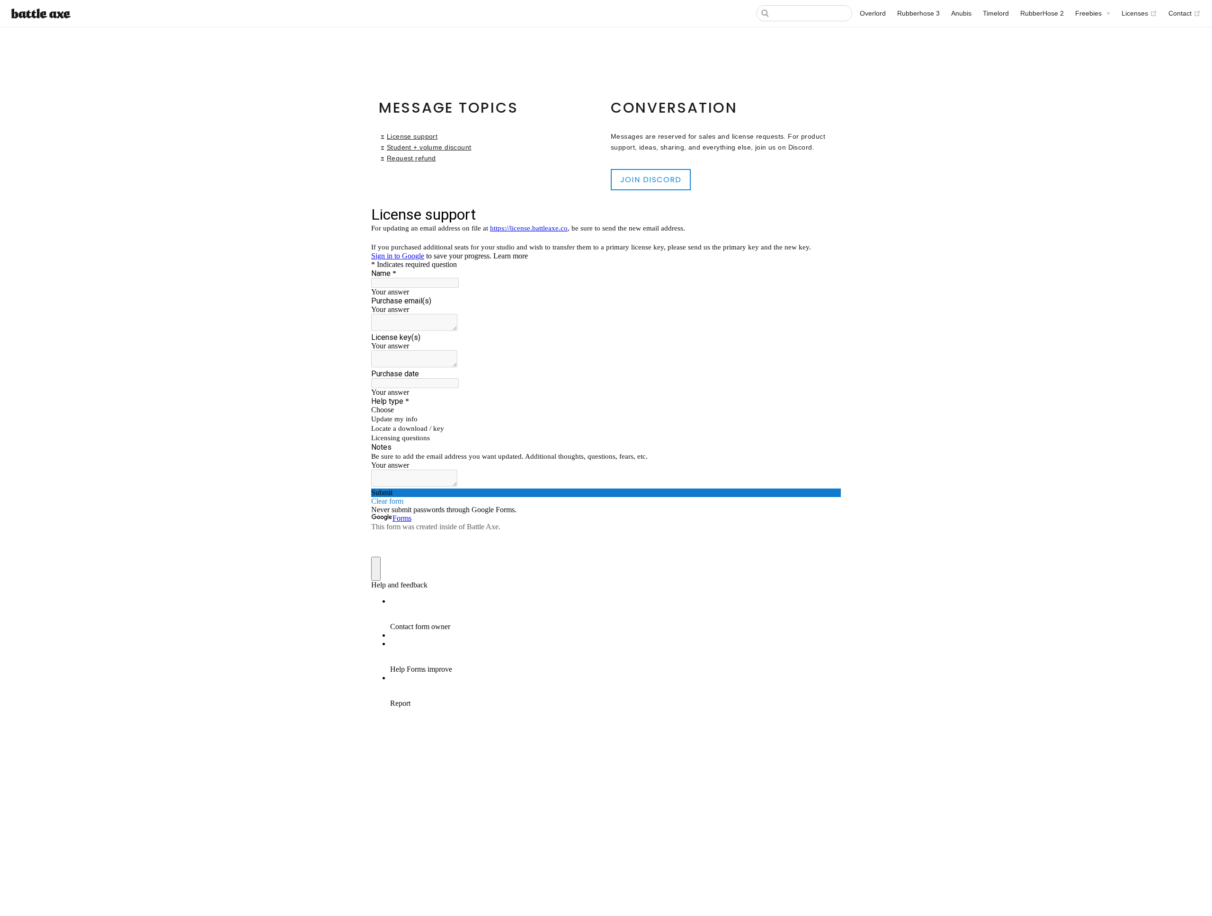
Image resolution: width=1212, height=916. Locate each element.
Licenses (1139, 13)
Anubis (961, 13)
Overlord (873, 13)
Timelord (996, 13)
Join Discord (651, 179)
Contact (1184, 13)
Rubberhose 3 (918, 13)
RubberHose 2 (1042, 13)
